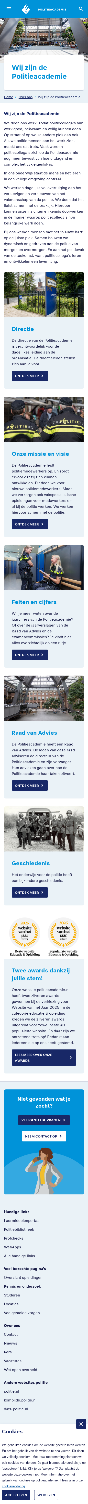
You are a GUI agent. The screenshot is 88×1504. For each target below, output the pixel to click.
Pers (8, 1351)
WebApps (12, 1246)
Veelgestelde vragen (41, 1120)
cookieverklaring (13, 1486)
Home (8, 97)
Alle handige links (19, 1255)
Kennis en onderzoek (22, 1286)
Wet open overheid (20, 1369)
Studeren (12, 1295)
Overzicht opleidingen (23, 1277)
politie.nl (11, 1391)
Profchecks (13, 1238)
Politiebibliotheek (19, 1229)
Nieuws (10, 1343)
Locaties (11, 1303)
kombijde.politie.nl (20, 1400)
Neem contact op (41, 1136)
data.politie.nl (16, 1408)
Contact (11, 1334)
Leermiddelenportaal (22, 1220)
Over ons (26, 97)
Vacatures (13, 1360)
